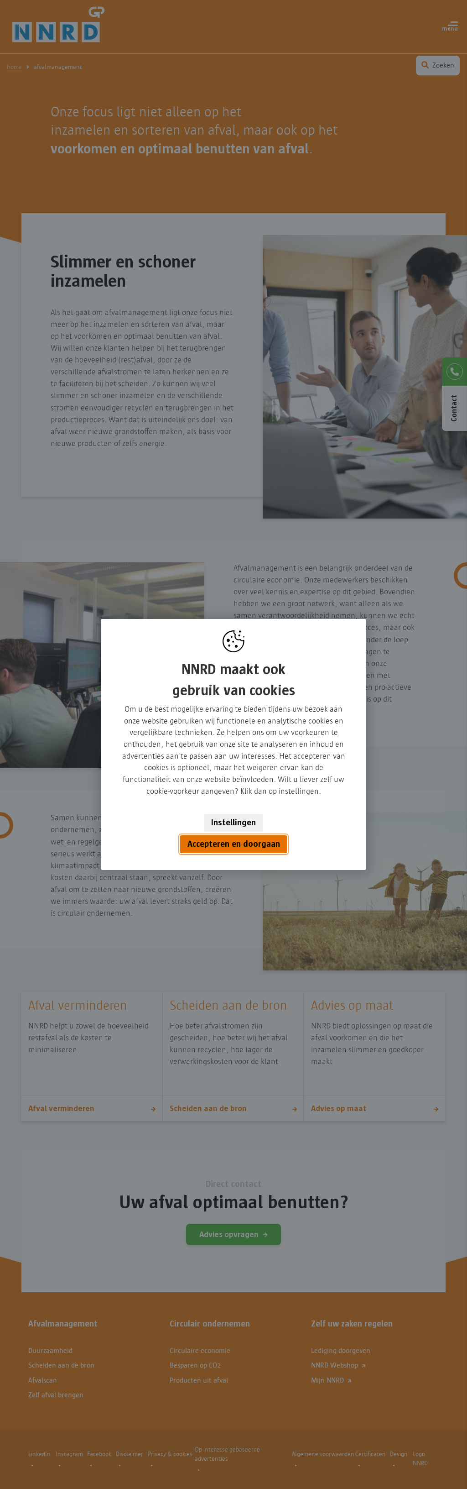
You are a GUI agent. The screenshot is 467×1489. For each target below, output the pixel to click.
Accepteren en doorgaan (233, 844)
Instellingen (233, 823)
